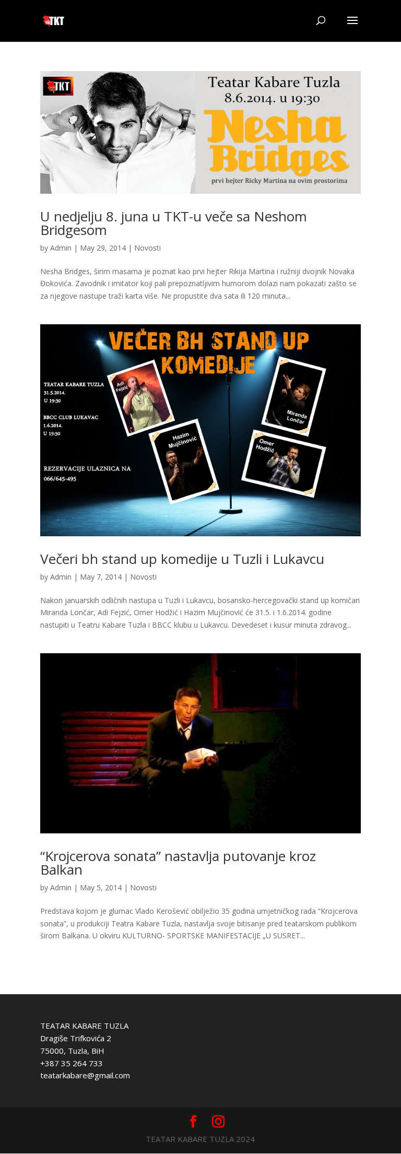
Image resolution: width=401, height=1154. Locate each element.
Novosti (147, 248)
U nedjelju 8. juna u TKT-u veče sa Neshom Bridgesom (173, 223)
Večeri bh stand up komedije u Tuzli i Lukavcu (182, 558)
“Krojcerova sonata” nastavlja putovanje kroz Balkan (178, 862)
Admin (61, 248)
